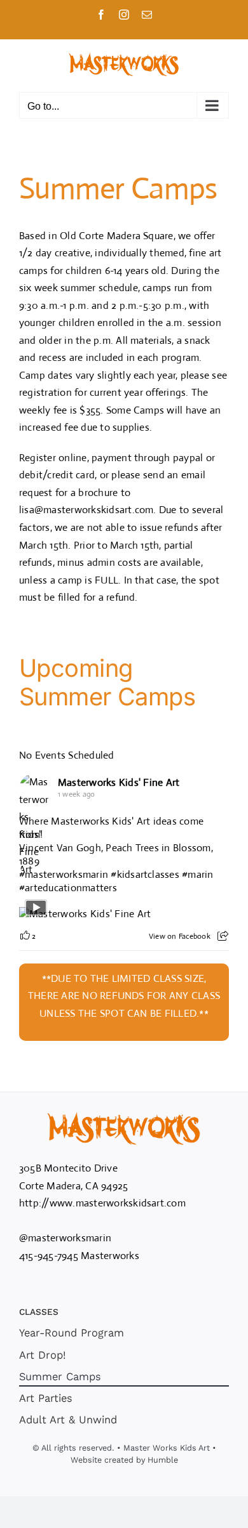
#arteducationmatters (68, 887)
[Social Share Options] (223, 936)
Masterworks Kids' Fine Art (118, 782)
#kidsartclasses (145, 874)
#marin (197, 874)
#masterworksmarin (63, 874)
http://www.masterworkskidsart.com (102, 1203)
